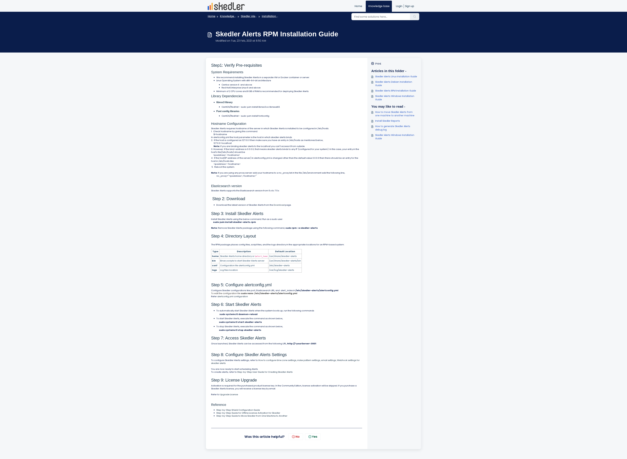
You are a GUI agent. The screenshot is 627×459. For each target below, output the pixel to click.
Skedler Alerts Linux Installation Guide (396, 76)
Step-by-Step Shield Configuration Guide (238, 410)
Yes (314, 437)
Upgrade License (229, 394)
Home (358, 6)
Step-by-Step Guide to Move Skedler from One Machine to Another (251, 415)
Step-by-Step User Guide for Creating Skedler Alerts (265, 372)
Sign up (409, 6)
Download (279, 205)
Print (378, 64)
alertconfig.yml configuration (232, 296)
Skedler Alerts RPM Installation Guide (395, 90)
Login (399, 6)
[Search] (414, 16)
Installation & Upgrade (276, 16)
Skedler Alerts (250, 16)
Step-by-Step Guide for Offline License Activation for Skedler (248, 412)
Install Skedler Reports (387, 120)
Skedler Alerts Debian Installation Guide (393, 83)
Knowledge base (379, 6)
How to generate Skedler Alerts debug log (392, 128)
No (298, 437)
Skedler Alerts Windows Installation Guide (394, 97)
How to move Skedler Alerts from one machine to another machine (394, 113)
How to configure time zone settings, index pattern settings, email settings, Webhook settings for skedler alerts (285, 362)
